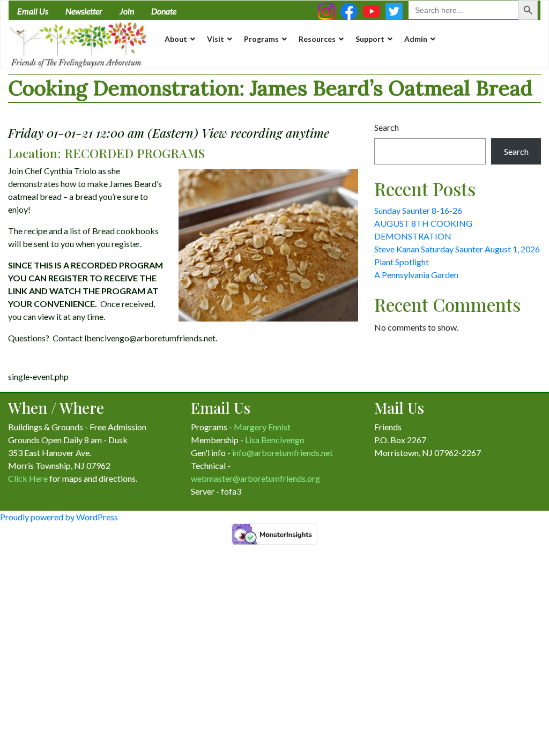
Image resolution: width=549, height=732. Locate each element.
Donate (163, 11)
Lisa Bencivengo (275, 440)
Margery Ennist (262, 427)
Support (369, 38)
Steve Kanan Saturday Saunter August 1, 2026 (457, 249)
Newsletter (83, 11)
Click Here (28, 478)
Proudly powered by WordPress (59, 517)
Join (127, 11)
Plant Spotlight (401, 262)
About (176, 38)
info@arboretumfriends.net (282, 452)
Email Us (32, 11)
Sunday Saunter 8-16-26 (418, 210)
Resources (317, 38)
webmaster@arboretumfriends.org (255, 478)
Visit (215, 38)
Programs (261, 38)
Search (386, 127)
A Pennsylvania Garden (416, 275)
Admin (415, 38)
